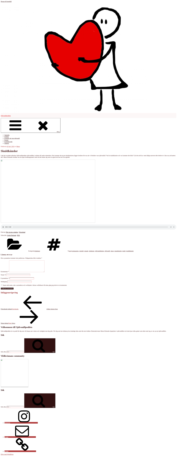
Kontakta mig (8, 141)
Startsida (6, 135)
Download (22, 232)
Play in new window (12, 232)
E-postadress (5, 278)
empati (86, 251)
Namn (3, 275)
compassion (75, 251)
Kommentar (5, 271)
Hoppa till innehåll (6, 1)
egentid (81, 251)
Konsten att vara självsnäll (12, 138)
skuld (123, 251)
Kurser (6, 140)
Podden (6, 136)
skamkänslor (118, 251)
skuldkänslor (130, 251)
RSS (18, 235)
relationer (37, 251)
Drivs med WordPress (7, 454)
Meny (58, 132)
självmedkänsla (99, 251)
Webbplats (4, 281)
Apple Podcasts (11, 235)
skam (112, 251)
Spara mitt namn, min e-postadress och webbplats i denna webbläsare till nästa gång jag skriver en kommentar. (35, 285)
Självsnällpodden (6, 116)
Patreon (6, 143)
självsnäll (107, 251)
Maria (18, 146)
